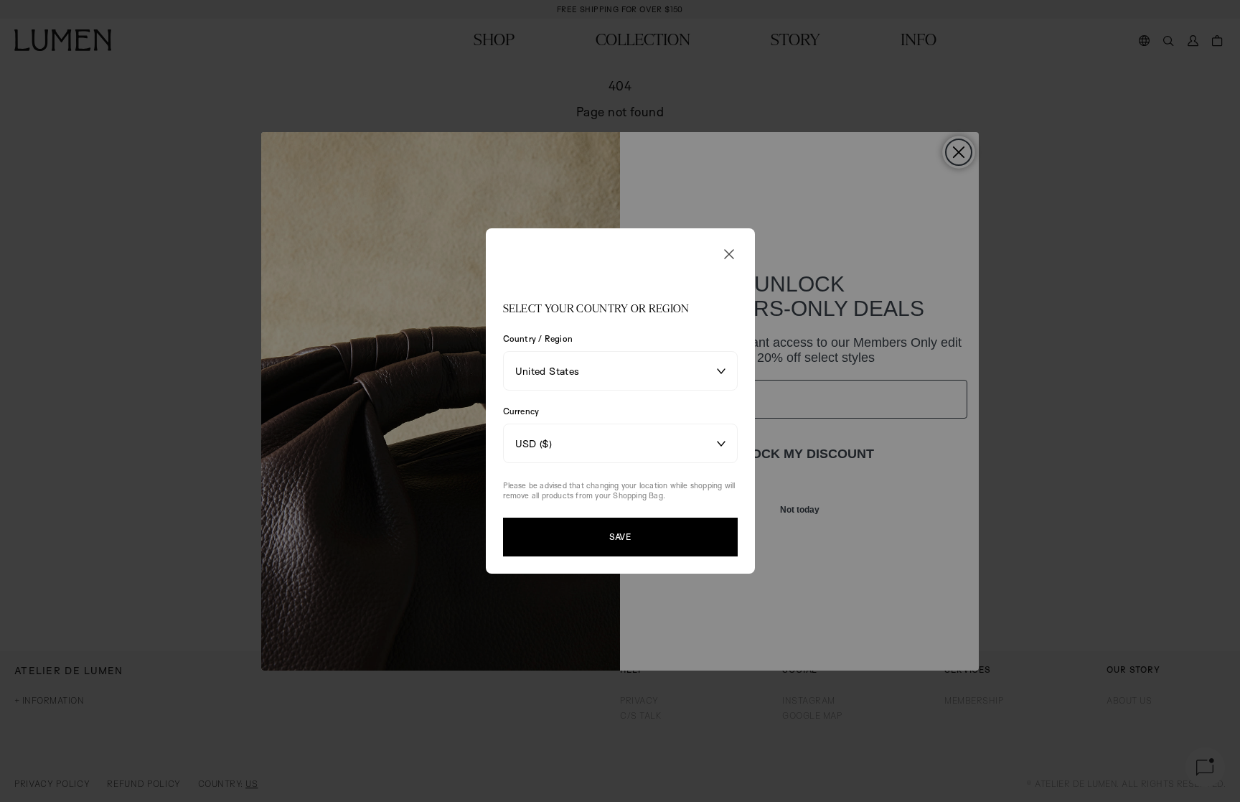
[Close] (729, 254)
